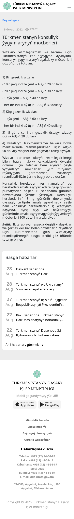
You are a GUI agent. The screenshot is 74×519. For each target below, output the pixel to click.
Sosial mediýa (37, 427)
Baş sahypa (10, 20)
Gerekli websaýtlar (37, 440)
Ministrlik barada (37, 420)
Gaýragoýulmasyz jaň (37, 433)
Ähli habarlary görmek (22, 345)
